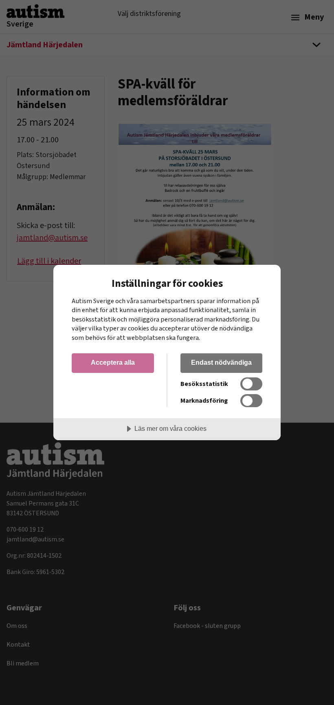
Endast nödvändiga (221, 362)
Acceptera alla (113, 362)
